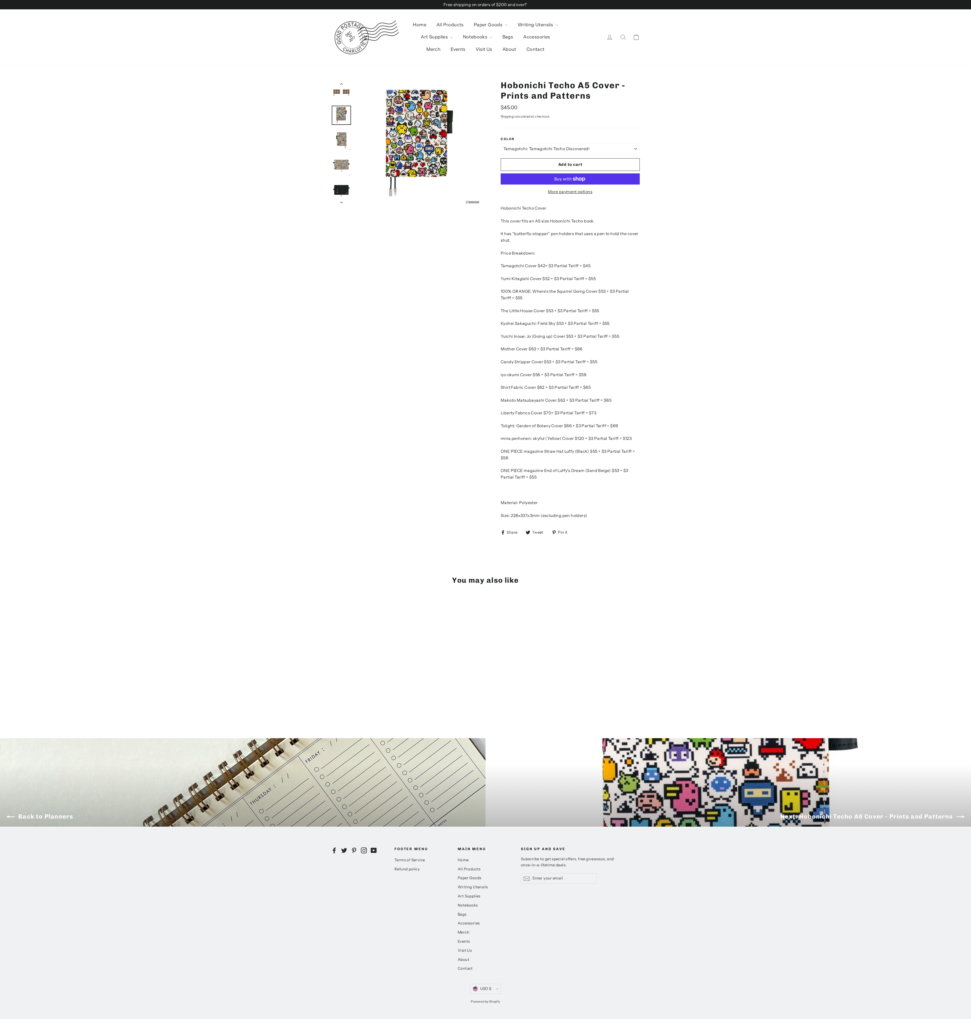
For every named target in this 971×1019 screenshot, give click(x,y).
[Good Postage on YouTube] (374, 850)
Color (508, 139)
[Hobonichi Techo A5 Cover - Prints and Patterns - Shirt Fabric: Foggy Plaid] (341, 694)
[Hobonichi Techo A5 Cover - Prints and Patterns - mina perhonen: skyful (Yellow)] (366, 694)
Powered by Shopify (485, 1001)
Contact (535, 49)
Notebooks (476, 37)
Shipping (507, 116)
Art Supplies (435, 37)
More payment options (570, 191)
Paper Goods (489, 25)
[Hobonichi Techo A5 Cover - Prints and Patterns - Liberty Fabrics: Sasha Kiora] (353, 694)
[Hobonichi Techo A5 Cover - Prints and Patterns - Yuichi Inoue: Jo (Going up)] (366, 689)
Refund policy (407, 869)
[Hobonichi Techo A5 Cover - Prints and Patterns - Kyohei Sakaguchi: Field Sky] (360, 689)
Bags (507, 37)
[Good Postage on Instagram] (364, 850)
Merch (433, 49)
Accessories (536, 37)
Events (458, 49)
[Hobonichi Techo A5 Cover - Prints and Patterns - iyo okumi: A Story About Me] (334, 694)
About (509, 49)
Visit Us (484, 49)
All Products (450, 25)
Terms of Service (409, 860)
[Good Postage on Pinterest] (354, 850)
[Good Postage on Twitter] (344, 850)
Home (419, 25)
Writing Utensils (536, 25)
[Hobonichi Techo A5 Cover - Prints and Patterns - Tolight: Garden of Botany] (360, 694)
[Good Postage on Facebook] (334, 850)
